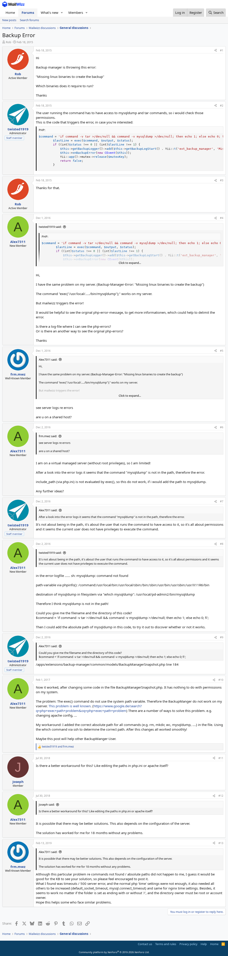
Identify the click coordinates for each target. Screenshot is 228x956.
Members (75, 12)
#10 (220, 680)
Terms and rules (165, 944)
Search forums (29, 20)
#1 (221, 50)
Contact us (145, 944)
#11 (220, 758)
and (58, 746)
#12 (220, 796)
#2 (221, 105)
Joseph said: (47, 804)
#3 (221, 180)
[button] (62, 12)
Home (10, 12)
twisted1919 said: (50, 227)
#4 (221, 218)
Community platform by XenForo (114, 952)
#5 (221, 351)
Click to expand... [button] (130, 263)
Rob (8, 42)
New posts (9, 20)
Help (204, 944)
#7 (221, 501)
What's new (49, 12)
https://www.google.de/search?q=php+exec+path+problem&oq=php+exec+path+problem (89, 708)
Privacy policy (188, 944)
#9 (221, 637)
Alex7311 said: (48, 360)
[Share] (215, 50)
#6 (221, 427)
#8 (221, 544)
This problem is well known (69, 706)
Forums (28, 12)
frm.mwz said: (48, 436)
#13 (220, 843)
